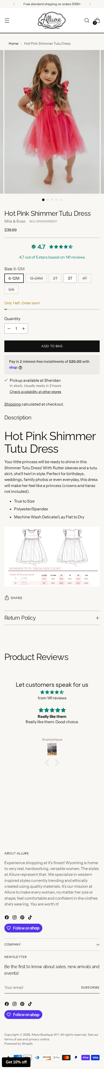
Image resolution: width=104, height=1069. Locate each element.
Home (13, 43)
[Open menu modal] (7, 21)
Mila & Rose (14, 221)
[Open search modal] (87, 21)
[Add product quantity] (23, 328)
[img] (52, 692)
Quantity (12, 318)
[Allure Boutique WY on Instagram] (15, 918)
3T (70, 278)
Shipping (12, 404)
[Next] (90, 4)
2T (55, 278)
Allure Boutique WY (45, 1034)
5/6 (11, 289)
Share (16, 598)
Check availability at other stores (35, 392)
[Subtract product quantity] (9, 328)
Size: (14, 268)
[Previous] (14, 4)
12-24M (36, 278)
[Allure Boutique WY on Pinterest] (23, 918)
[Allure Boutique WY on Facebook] (7, 918)
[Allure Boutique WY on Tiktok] (30, 918)
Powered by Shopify (18, 1043)
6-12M (14, 278)
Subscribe (90, 987)
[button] (48, 762)
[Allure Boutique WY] (52, 20)
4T (84, 278)
